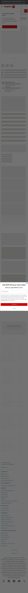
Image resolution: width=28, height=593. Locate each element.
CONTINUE (14, 304)
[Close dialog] (27, 283)
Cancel (14, 308)
